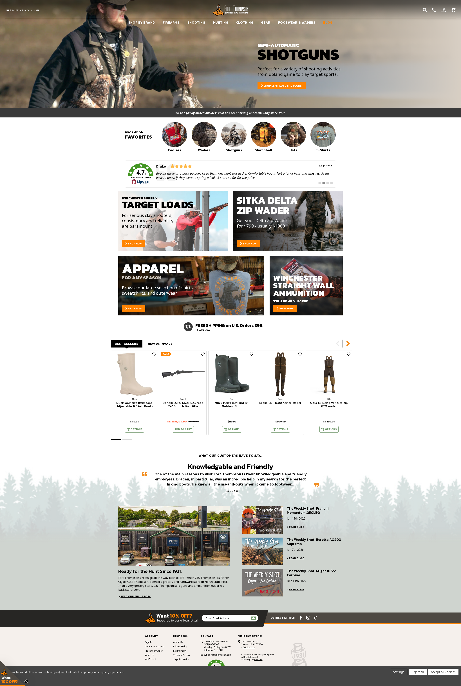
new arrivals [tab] (160, 343)
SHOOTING (196, 22)
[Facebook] (301, 618)
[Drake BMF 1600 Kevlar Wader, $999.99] (280, 374)
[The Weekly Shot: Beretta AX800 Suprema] (262, 551)
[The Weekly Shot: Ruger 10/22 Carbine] (262, 582)
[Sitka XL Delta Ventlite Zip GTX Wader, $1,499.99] (329, 374)
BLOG (328, 22)
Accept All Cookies (443, 672)
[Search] (425, 10)
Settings (398, 672)
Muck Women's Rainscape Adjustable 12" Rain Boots (134, 404)
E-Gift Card (150, 659)
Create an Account (154, 646)
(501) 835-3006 (211, 644)
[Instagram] (308, 618)
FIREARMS (171, 22)
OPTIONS (136, 429)
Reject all (418, 672)
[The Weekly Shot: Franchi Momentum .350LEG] (262, 520)
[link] (230, 174)
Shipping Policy (181, 659)
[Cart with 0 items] (453, 10)
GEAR (265, 22)
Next (348, 344)
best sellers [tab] (126, 343)
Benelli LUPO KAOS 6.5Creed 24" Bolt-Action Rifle (183, 404)
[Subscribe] (253, 618)
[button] (12, 673)
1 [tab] (116, 439)
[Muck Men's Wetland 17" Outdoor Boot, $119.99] (232, 374)
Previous (338, 344)
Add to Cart (183, 429)
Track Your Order (154, 650)
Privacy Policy (180, 646)
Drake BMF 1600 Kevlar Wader (280, 402)
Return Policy (179, 650)
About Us (178, 642)
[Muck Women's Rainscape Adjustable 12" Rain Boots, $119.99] (134, 374)
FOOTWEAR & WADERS (296, 22)
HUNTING (220, 22)
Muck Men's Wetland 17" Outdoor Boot (232, 404)
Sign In (148, 642)
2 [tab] (127, 439)
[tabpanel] (134, 393)
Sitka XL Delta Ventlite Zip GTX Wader (329, 404)
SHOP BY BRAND (141, 22)
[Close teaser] (26, 681)
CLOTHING (244, 22)
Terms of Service (182, 655)
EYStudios (258, 659)
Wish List (149, 655)
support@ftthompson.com (217, 654)
